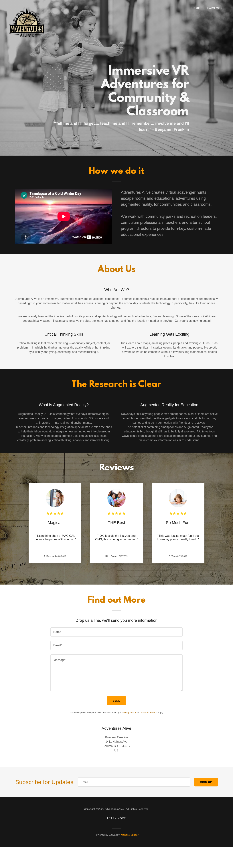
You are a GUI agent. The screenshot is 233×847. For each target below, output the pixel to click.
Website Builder (130, 834)
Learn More (215, 8)
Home (195, 8)
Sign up (206, 782)
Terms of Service (149, 712)
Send (116, 700)
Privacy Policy (129, 712)
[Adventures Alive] (27, 8)
